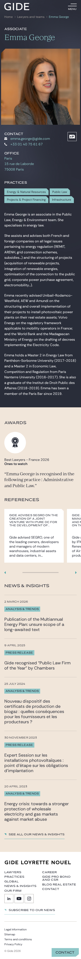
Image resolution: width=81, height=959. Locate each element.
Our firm (12, 890)
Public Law (59, 192)
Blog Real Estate (59, 884)
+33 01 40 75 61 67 (26, 144)
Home (8, 16)
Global (11, 881)
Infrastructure (61, 200)
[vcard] (72, 136)
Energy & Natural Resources (26, 192)
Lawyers (12, 872)
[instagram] (29, 898)
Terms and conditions (18, 939)
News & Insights (20, 886)
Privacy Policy (13, 944)
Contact (65, 952)
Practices (14, 876)
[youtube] (19, 898)
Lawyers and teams (30, 16)
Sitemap (9, 934)
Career (49, 872)
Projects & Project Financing (26, 200)
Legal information (15, 929)
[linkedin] (8, 898)
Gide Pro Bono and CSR (56, 878)
